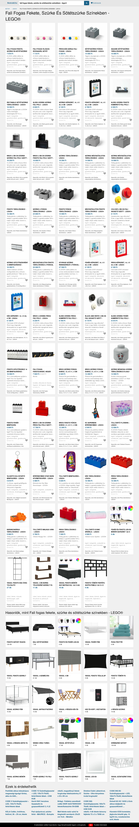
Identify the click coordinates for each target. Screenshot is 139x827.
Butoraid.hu (12, 3)
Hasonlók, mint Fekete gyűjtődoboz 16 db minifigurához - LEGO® (17, 392)
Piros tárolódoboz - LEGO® (120, 477)
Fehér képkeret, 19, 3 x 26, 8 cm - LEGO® (94, 263)
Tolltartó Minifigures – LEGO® (69, 477)
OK (91, 825)
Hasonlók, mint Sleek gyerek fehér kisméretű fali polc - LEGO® (121, 338)
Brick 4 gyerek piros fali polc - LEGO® (42, 317)
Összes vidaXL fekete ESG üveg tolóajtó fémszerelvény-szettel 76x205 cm (16, 606)
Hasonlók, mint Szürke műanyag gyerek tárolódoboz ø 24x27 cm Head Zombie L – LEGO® (120, 392)
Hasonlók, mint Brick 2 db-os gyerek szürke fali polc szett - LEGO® (17, 178)
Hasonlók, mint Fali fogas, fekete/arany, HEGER (40, 392)
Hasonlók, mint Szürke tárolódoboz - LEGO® (69, 178)
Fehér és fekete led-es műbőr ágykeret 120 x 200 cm (121, 531)
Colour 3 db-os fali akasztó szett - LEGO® (121, 210)
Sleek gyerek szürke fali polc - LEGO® (42, 103)
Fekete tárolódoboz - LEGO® (16, 210)
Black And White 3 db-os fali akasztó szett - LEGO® (95, 318)
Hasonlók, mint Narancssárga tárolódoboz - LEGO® (15, 552)
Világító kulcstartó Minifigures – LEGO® (16, 477)
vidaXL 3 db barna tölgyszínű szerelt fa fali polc (42, 585)
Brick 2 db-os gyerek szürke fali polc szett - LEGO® (17, 158)
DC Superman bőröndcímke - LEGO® (94, 424)
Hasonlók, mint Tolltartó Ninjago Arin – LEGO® (42, 552)
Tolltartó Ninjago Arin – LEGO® (43, 530)
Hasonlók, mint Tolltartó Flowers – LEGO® (121, 445)
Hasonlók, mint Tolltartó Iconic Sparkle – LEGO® (94, 552)
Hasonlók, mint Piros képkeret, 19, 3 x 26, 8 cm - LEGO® (121, 285)
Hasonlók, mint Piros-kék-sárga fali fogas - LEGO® (69, 71)
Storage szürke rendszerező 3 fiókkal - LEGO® (69, 264)
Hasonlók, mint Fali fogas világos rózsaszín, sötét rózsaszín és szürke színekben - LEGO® (43, 72)
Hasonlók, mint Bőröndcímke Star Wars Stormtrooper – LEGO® (42, 498)
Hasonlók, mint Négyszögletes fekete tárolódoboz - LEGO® (94, 231)
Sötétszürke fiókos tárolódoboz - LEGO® (94, 50)
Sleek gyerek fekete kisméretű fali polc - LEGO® (120, 104)
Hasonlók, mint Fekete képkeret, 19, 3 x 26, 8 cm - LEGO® (95, 125)
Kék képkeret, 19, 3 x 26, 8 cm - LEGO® (17, 317)
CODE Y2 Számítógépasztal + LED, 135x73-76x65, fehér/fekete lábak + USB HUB (42, 795)
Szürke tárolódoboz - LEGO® (69, 157)
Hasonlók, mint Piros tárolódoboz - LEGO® (121, 498)
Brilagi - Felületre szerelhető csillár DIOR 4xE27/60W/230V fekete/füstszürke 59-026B (69, 804)
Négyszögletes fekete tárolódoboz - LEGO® (95, 210)
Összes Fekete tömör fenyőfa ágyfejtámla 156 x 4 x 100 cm (93, 605)
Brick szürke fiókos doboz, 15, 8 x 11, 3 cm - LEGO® (68, 371)
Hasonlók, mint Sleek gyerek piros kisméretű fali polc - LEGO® (68, 338)
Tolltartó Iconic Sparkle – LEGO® (92, 530)
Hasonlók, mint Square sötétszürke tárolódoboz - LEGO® (121, 71)
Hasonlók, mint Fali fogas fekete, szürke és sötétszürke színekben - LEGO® (16, 72)
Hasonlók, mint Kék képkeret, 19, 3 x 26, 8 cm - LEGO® (17, 338)
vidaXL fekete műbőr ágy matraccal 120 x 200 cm (69, 585)
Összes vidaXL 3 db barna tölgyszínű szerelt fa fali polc (41, 605)
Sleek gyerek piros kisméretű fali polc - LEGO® (68, 318)
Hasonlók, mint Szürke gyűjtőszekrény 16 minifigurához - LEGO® (16, 286)
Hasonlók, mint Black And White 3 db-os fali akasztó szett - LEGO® (94, 338)
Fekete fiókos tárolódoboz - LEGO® (68, 210)
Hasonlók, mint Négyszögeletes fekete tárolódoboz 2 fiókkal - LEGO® (42, 286)
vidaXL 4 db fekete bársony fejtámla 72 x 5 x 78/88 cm (95, 812)
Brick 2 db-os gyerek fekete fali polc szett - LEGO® (43, 158)
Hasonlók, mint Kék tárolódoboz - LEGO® (94, 498)
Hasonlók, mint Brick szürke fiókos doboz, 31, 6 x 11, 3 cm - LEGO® (95, 392)
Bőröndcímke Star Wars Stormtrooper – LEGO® (43, 477)
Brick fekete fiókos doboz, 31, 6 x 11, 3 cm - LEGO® (68, 425)
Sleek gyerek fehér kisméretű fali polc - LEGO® (120, 318)
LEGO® (15, 9)
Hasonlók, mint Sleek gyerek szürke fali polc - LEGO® (43, 125)
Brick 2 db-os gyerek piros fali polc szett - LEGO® (42, 425)
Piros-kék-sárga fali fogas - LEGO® (68, 50)
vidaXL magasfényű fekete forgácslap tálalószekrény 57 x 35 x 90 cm (69, 793)
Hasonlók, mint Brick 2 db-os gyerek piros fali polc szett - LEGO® (43, 445)
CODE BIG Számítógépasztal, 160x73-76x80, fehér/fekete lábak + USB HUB (94, 805)
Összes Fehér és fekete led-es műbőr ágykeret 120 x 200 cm (119, 552)
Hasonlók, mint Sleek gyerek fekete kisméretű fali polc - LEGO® (121, 125)
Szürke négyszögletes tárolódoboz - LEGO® (95, 157)
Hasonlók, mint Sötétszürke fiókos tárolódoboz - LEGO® (95, 71)
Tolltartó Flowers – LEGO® (120, 424)
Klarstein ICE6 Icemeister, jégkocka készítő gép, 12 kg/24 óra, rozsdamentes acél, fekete (120, 815)
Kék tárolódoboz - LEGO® (93, 477)
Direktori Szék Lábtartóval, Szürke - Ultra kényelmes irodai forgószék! (94, 793)
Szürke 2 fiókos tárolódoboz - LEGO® (42, 210)
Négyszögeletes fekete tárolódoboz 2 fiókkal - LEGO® (43, 264)
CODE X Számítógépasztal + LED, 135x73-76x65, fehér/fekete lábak (17, 804)
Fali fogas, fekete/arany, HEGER (42, 370)
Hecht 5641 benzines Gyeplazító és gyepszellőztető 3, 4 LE (40, 804)
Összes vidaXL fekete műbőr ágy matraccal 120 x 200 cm (68, 605)
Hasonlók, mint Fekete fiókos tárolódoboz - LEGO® (67, 231)
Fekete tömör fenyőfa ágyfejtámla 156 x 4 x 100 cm (95, 585)
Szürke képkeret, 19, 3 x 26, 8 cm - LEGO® (69, 103)
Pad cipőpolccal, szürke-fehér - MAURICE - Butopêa (42, 812)
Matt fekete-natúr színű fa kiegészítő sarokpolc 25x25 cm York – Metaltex (69, 814)
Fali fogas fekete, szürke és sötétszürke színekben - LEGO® (17, 51)
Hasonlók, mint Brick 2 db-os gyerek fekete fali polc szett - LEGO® (43, 178)
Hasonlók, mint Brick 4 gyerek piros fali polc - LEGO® (43, 338)
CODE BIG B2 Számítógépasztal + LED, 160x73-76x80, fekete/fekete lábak (121, 795)
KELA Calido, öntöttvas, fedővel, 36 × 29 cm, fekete (16, 812)
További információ (100, 825)
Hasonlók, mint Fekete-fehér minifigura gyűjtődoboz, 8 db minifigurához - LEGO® (15, 446)
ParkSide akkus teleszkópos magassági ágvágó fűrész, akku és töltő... (17, 793)
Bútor (7, 9)
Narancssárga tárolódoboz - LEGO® (16, 530)
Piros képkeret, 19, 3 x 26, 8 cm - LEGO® (120, 263)
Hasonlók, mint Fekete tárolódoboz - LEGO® (17, 231)
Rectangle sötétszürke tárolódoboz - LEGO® (17, 103)
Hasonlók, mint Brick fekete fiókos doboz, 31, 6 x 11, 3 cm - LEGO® (69, 445)
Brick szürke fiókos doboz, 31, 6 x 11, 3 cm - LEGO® (94, 371)
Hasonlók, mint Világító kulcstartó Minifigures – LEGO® (16, 498)
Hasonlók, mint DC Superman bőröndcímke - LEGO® (93, 445)
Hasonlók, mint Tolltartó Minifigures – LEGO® (69, 498)
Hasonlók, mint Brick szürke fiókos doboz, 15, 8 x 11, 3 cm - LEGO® (69, 392)
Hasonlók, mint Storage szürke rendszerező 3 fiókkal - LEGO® (68, 285)
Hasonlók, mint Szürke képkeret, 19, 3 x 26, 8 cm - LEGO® (69, 125)
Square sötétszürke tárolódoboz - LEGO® (120, 50)
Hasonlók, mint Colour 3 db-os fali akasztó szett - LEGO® (121, 231)
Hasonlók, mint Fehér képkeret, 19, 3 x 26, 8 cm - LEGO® (95, 285)
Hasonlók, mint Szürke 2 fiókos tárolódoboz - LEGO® (42, 231)
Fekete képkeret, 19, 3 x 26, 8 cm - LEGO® (95, 103)
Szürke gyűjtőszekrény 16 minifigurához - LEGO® (17, 264)
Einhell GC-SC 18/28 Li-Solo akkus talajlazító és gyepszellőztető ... (121, 804)
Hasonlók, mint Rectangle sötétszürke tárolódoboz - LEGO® (16, 125)
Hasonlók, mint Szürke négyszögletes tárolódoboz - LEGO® (93, 179)
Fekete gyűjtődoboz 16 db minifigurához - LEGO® (17, 371)
